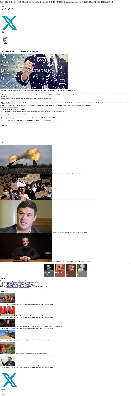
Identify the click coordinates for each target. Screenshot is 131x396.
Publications (4, 41)
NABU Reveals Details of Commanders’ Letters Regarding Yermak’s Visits (18, 283)
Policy (5, 34)
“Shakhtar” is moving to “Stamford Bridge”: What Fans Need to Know (17, 287)
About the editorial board (6, 392)
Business (5, 38)
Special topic (6, 42)
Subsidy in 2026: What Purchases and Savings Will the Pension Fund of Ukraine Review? (20, 285)
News (3, 32)
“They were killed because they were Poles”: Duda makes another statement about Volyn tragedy (31, 315)
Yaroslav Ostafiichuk (3, 125)
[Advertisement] (30, 134)
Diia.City (63, 90)
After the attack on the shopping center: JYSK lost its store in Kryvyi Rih (17, 280)
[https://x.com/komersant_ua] (9, 29)
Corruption (6, 37)
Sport (5, 40)
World (5, 39)
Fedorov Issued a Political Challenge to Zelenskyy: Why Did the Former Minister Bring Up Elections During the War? (72, 261)
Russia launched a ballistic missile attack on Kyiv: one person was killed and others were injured (21, 281)
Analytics (5, 43)
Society (5, 36)
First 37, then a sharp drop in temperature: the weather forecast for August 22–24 (19, 288)
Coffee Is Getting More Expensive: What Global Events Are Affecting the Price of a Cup (25, 282)
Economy (5, 35)
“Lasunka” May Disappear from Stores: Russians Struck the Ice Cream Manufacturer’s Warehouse (32, 353)
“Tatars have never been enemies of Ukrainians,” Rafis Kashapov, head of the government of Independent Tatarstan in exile (35, 365)
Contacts (3, 394)
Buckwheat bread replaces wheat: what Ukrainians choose (25, 302)
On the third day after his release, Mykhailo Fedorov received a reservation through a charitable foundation (70, 232)
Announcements (4, 45)
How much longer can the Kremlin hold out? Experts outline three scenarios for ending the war (67, 173)
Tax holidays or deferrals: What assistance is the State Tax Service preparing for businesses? (20, 284)
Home (3, 31)
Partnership (4, 393)
